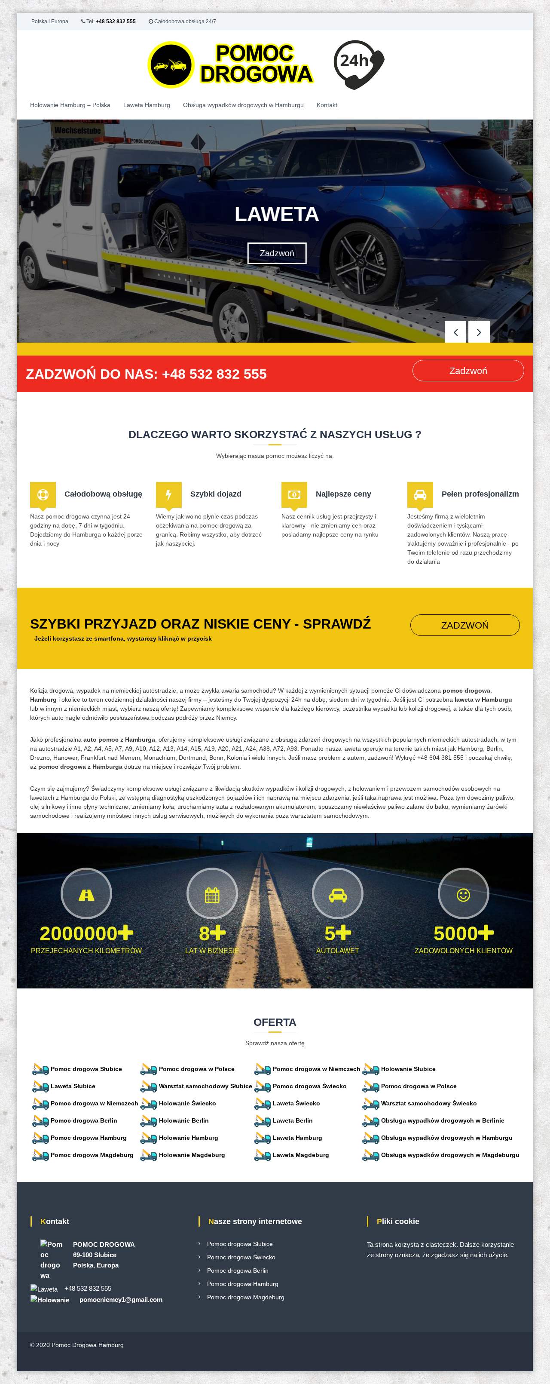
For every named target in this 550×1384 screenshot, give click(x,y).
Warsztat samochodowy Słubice (205, 1086)
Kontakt (327, 104)
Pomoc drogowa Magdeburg (92, 1154)
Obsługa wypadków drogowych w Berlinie (442, 1120)
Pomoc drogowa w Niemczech (317, 1068)
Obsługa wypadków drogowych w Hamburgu (243, 104)
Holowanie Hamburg (188, 1137)
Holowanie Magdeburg (192, 1154)
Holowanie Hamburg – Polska (70, 104)
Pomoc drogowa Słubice (86, 1068)
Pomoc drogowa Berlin (84, 1120)
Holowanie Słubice (408, 1068)
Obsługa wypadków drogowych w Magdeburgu (450, 1154)
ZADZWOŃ (465, 625)
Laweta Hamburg (146, 104)
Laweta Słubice (73, 1086)
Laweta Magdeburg (301, 1154)
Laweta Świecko (296, 1103)
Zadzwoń (275, 253)
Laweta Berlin (293, 1120)
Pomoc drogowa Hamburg (89, 1137)
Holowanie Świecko (187, 1103)
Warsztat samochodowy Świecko (429, 1103)
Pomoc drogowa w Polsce (197, 1068)
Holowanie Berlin (184, 1120)
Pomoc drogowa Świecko (310, 1086)
